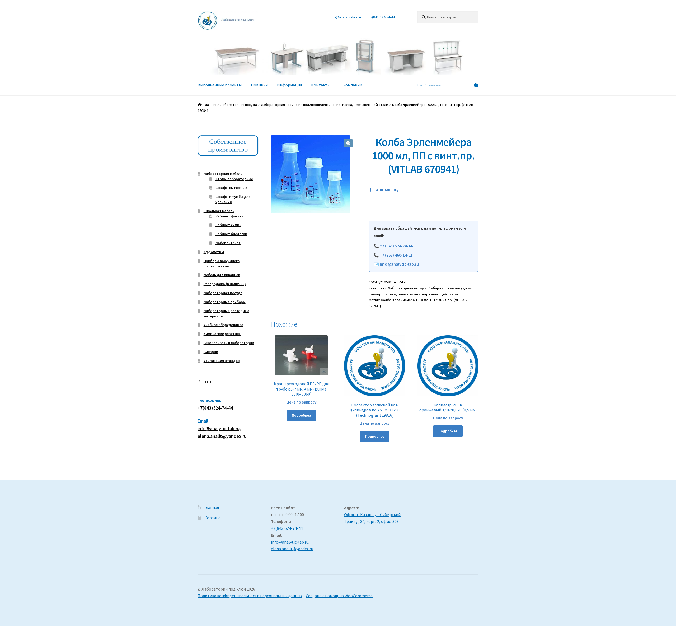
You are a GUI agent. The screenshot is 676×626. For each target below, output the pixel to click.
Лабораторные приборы (225, 301)
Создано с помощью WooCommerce (339, 595)
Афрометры (214, 251)
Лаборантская (228, 242)
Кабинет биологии (231, 233)
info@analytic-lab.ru (345, 17)
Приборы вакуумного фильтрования (222, 263)
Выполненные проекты (220, 84)
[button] (348, 143)
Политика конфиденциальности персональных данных (250, 595)
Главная (210, 104)
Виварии (211, 351)
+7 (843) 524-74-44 (396, 245)
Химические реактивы (222, 333)
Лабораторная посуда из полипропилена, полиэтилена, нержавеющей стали (324, 104)
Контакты (320, 84)
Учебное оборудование (223, 324)
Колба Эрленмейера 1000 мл (404, 300)
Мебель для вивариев (222, 274)
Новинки (259, 84)
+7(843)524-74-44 (381, 17)
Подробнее (301, 415)
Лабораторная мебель (223, 173)
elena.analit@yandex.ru (292, 548)
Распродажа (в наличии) (225, 283)
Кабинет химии (228, 224)
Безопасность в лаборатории (229, 342)
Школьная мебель (219, 210)
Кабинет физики (229, 216)
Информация (289, 84)
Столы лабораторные (234, 179)
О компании (351, 84)
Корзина (212, 517)
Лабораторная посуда (238, 104)
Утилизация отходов (222, 360)
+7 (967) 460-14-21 (396, 255)
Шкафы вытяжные (231, 187)
